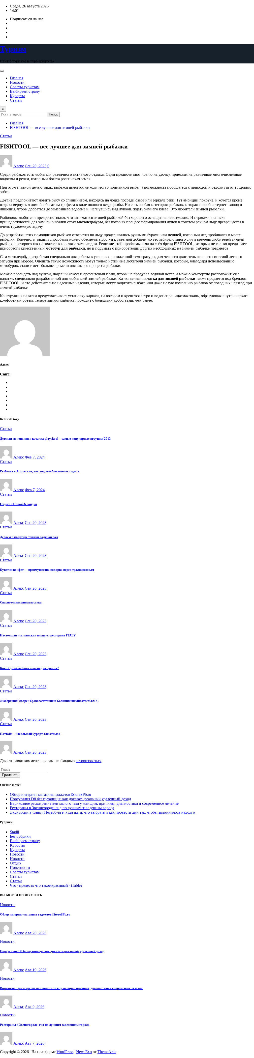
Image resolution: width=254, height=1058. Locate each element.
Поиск (53, 114)
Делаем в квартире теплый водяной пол (29, 537)
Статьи (16, 100)
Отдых (15, 863)
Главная (16, 78)
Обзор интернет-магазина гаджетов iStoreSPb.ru (50, 794)
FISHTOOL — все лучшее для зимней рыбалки (50, 127)
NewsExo (84, 1052)
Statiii (14, 832)
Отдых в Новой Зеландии (18, 504)
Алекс (18, 166)
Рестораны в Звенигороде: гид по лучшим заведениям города (62, 808)
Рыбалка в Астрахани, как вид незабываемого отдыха (40, 471)
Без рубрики (20, 836)
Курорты (17, 96)
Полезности (20, 867)
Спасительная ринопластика (21, 602)
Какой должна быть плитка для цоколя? (29, 668)
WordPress (65, 1052)
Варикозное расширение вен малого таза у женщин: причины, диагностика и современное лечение (94, 803)
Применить (10, 775)
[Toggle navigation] (2, 71)
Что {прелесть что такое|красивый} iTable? (46, 885)
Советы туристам (24, 87)
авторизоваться (88, 761)
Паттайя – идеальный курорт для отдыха (30, 734)
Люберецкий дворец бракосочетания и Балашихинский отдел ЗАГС (49, 701)
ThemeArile (106, 1052)
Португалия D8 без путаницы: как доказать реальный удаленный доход (70, 799)
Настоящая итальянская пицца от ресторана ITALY (38, 635)
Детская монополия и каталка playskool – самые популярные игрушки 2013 (55, 438)
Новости (17, 82)
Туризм (13, 48)
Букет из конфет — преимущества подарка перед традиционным (47, 570)
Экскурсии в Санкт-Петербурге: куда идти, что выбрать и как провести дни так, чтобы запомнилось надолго (102, 812)
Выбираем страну (25, 91)
